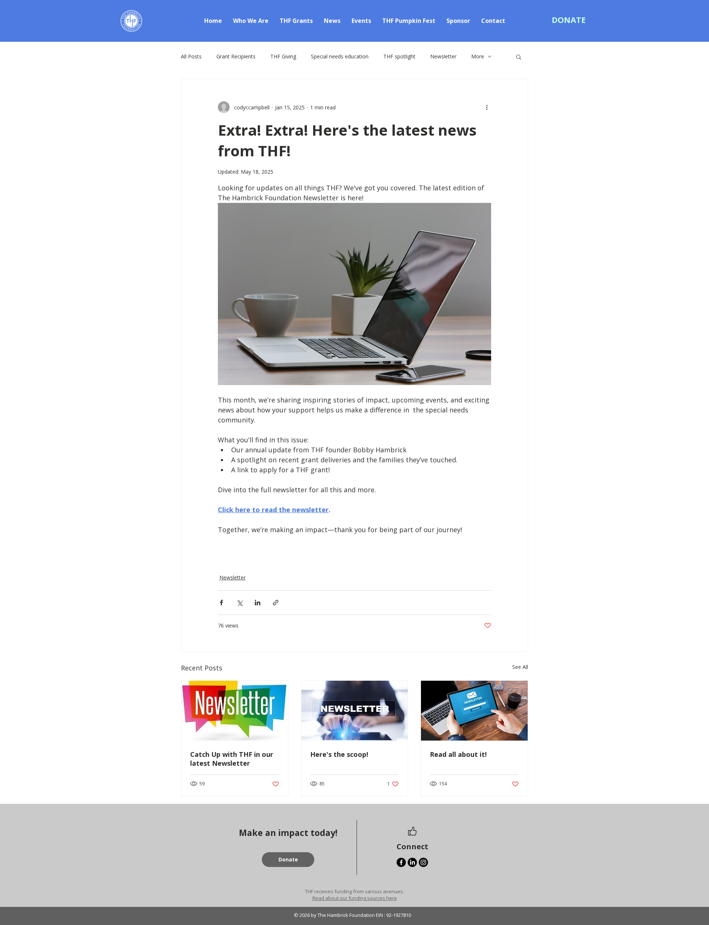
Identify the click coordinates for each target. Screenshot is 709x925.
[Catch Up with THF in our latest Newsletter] (234, 711)
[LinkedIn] (412, 862)
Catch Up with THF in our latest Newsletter (231, 759)
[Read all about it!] (474, 711)
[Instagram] (423, 862)
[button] (569, 19)
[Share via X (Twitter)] (239, 602)
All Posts (191, 56)
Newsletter (443, 56)
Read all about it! (458, 754)
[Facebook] (401, 862)
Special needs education (340, 56)
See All (520, 666)
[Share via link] (275, 602)
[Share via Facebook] (221, 602)
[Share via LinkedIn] (257, 602)
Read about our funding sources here (354, 898)
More (477, 56)
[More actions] (486, 107)
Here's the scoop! (339, 754)
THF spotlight (399, 56)
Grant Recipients (236, 56)
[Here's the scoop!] (354, 711)
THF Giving (283, 56)
